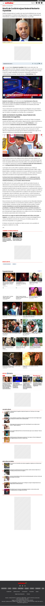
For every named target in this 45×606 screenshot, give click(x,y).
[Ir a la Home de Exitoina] (10, 3)
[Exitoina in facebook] (39, 3)
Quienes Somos (17, 591)
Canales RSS (8, 591)
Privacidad (31, 591)
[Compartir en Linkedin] (39, 63)
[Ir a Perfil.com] (40, 1)
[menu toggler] (3, 3)
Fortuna (26, 588)
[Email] (41, 64)
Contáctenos (24, 591)
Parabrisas (38, 588)
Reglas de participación (19, 594)
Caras (9, 588)
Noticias (14, 588)
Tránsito (28, 594)
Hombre (32, 588)
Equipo (37, 591)
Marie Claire (20, 588)
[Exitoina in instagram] (36, 3)
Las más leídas (7, 409)
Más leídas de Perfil (8, 461)
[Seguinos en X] (41, 3)
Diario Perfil (4, 588)
